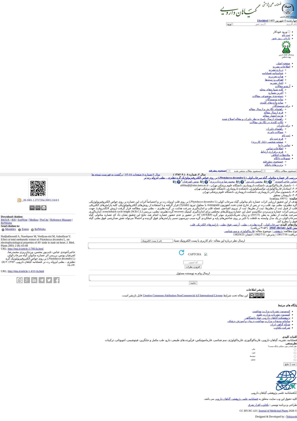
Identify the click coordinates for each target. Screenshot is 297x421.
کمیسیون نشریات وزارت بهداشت (271, 311)
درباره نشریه (276, 69)
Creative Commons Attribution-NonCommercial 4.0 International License (183, 295)
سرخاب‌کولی (271, 224)
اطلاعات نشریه (281, 66)
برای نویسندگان (281, 105)
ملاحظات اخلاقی (280, 155)
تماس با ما (284, 145)
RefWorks (6, 222)
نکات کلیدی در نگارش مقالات (266, 122)
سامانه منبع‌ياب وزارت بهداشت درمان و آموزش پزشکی (258, 321)
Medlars (33, 219)
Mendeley (10, 229)
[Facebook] (56, 280)
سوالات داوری (275, 132)
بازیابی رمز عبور (281, 38)
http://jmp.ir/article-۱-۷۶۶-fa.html (26, 271)
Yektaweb (291, 416)
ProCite (44, 219)
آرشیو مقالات (282, 86)
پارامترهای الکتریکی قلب (204, 224)
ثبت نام (286, 35)
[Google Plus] (27, 280)
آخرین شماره (275, 92)
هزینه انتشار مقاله (273, 115)
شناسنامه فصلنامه (272, 73)
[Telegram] (42, 280)
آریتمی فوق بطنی (230, 224)
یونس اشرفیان (190, 181)
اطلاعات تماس (274, 148)
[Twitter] (49, 280)
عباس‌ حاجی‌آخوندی (286, 181)
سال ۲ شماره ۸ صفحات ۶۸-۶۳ (142, 174)
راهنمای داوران (274, 128)
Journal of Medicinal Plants (273, 410)
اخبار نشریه (276, 83)
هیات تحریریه (275, 76)
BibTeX (5, 219)
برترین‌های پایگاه (274, 164)
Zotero (25, 229)
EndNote (23, 219)
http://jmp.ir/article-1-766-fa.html (25, 248)
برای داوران (283, 125)
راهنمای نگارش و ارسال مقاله (266, 109)
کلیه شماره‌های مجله (271, 89)
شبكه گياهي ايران (280, 324)
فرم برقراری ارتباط (272, 151)
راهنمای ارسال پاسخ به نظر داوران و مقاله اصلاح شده (252, 119)
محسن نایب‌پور (254, 181)
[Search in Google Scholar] (270, 182)
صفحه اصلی (283, 63)
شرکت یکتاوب (282, 327)
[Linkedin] (34, 280)
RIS (14, 219)
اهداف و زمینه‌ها (274, 79)
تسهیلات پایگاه (282, 158)
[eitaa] (19, 280)
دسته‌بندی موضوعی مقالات (267, 96)
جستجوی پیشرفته (273, 161)
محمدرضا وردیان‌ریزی (222, 181)
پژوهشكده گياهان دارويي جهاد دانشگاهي (267, 317)
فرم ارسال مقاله (273, 112)
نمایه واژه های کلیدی (271, 102)
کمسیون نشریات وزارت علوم (273, 314)
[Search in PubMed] (266, 182)
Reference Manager (61, 219)
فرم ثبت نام (276, 138)
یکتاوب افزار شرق (258, 404)
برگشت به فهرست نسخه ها (107, 174)
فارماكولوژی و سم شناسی (239, 231)
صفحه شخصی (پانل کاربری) (267, 141)
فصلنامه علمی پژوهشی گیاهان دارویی (236, 398)
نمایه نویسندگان (274, 99)
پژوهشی (278, 231)
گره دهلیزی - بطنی (251, 224)
